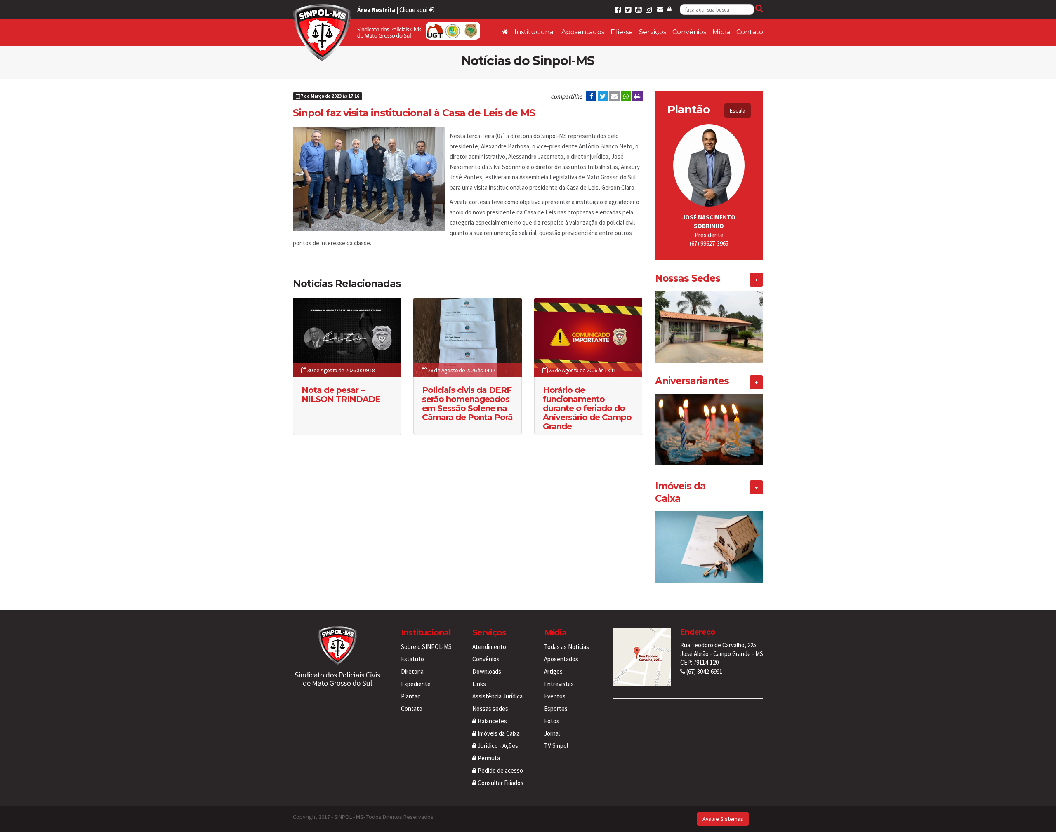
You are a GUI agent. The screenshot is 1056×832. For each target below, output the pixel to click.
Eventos (555, 696)
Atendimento (489, 647)
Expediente (416, 684)
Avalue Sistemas (722, 819)
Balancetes (491, 721)
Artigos (553, 671)
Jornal (552, 733)
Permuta (488, 758)
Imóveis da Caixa (498, 733)
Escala (737, 110)
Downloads (486, 671)
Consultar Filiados (499, 783)
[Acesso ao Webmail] (660, 9)
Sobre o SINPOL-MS (426, 647)
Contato (749, 32)
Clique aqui (414, 10)
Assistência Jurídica (497, 696)
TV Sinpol (556, 746)
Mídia (721, 32)
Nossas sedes (490, 708)
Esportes (556, 708)
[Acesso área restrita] (669, 9)
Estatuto (412, 659)
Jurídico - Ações (497, 746)
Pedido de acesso (499, 770)
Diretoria (412, 671)
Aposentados (582, 32)
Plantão (411, 696)
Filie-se (621, 32)
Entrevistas (559, 684)
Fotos (551, 721)
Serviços (652, 32)
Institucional (534, 32)
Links (479, 684)
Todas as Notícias (566, 647)
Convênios (689, 32)
